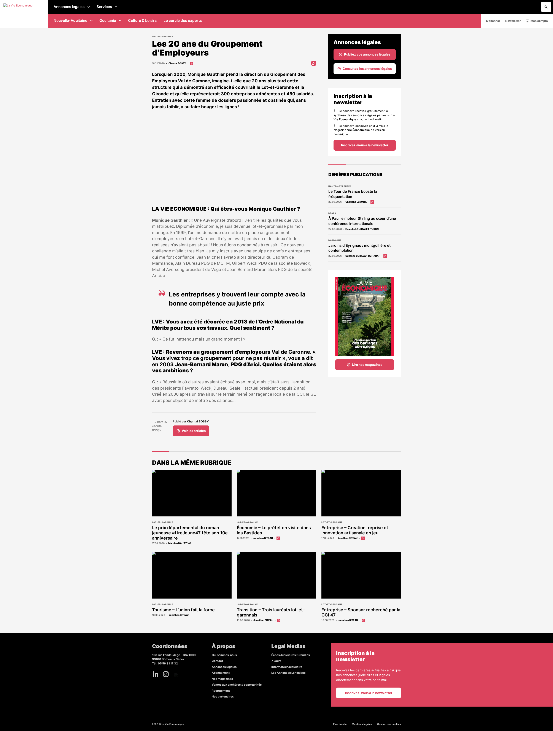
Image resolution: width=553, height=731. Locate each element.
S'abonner (493, 20)
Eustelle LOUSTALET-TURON (362, 229)
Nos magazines (222, 678)
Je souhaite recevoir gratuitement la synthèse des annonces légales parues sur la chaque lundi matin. (364, 115)
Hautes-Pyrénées (339, 186)
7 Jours (276, 661)
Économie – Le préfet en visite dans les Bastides (274, 530)
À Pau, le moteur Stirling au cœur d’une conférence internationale (362, 221)
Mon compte (539, 20)
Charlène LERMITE (356, 201)
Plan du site (340, 724)
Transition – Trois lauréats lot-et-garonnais (271, 612)
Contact (217, 661)
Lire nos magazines (367, 365)
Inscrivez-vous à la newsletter (364, 145)
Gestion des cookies (389, 724)
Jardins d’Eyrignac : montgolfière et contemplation (359, 248)
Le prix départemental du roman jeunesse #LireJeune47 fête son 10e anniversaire (190, 533)
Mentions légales (362, 724)
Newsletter (513, 20)
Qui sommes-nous (224, 655)
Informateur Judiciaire (286, 667)
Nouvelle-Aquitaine (70, 20)
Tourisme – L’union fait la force (183, 609)
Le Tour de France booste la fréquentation (352, 194)
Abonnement (221, 672)
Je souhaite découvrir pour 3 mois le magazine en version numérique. (361, 130)
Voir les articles (194, 431)
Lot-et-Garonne (162, 36)
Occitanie (107, 20)
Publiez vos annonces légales (367, 54)
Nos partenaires (223, 696)
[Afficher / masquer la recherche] (546, 7)
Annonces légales (69, 7)
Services (104, 7)
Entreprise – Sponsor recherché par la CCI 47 (360, 612)
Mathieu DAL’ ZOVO (179, 543)
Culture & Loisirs (142, 20)
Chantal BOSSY (177, 63)
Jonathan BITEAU (263, 538)
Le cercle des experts (183, 20)
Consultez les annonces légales (367, 69)
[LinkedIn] (155, 674)
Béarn (332, 213)
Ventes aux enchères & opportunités (237, 684)
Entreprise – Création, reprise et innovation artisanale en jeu (354, 530)
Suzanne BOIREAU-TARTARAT (362, 255)
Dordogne (335, 240)
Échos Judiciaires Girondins (290, 655)
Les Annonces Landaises (288, 672)
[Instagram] (165, 674)
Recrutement (221, 690)
